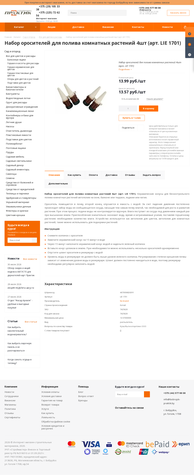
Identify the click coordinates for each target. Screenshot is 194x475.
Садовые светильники (19, 160)
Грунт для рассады (16, 102)
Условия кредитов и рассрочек (52, 427)
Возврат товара (50, 404)
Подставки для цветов (19, 82)
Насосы (10, 126)
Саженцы (11, 173)
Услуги (45, 408)
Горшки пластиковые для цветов (20, 74)
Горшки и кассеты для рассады (23, 63)
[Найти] (123, 13)
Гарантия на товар (52, 400)
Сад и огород (12, 51)
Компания (11, 386)
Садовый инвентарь (17, 169)
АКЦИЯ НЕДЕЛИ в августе (21, 287)
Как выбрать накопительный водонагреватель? (17, 331)
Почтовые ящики (16, 147)
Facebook (126, 415)
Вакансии (10, 400)
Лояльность (48, 417)
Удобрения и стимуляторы (21, 197)
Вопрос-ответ (86, 396)
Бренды (82, 400)
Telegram (141, 415)
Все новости (30, 258)
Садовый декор (15, 165)
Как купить (47, 413)
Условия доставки (51, 396)
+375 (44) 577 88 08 (150, 7)
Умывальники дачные (18, 206)
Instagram (133, 415)
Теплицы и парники (17, 193)
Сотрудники (11, 396)
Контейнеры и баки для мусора (19, 116)
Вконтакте (118, 415)
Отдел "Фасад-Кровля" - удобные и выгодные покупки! (20, 304)
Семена (10, 178)
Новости (9, 391)
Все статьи (31, 321)
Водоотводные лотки (18, 98)
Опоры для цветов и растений (22, 79)
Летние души (14, 122)
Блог (80, 391)
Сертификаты (12, 417)
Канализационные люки (20, 110)
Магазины (10, 404)
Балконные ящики (16, 59)
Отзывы (9, 413)
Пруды (10, 152)
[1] (120, 55)
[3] (125, 55)
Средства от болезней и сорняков (19, 183)
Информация (49, 386)
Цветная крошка (15, 215)
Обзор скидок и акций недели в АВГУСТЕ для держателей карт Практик (21, 272)
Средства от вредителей (20, 189)
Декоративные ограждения (22, 106)
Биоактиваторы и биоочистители (16, 88)
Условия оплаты (50, 391)
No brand (124, 301)
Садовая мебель (15, 156)
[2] (123, 55)
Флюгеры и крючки (17, 210)
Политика (10, 408)
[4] (128, 55)
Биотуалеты (13, 93)
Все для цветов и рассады (20, 55)
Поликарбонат (14, 143)
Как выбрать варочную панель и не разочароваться (20, 347)
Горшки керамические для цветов (20, 68)
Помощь (83, 386)
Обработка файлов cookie (55, 421)
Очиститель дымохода (19, 130)
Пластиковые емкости (18, 134)
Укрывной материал (17, 202)
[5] (131, 55)
